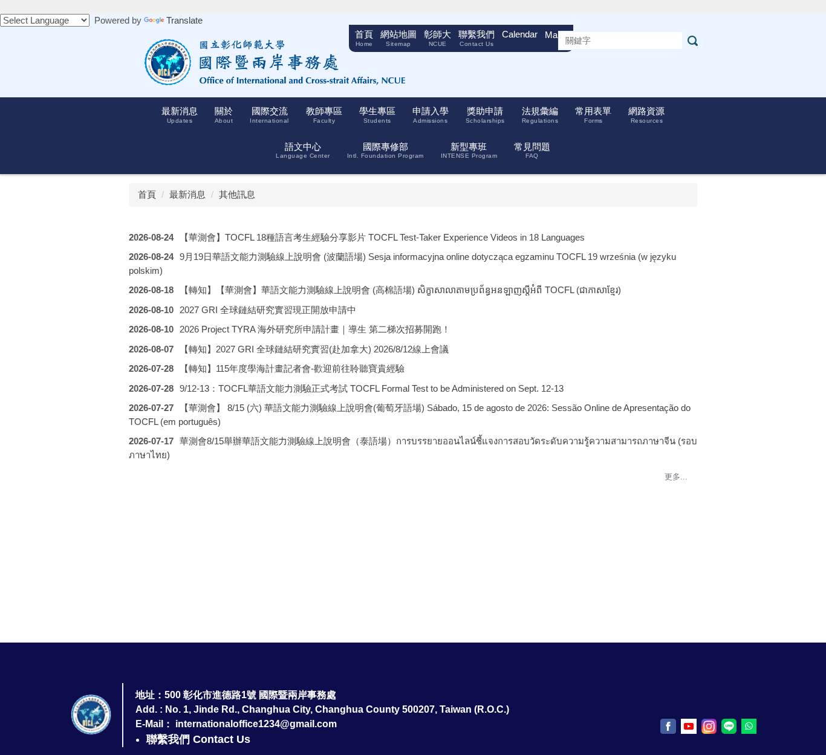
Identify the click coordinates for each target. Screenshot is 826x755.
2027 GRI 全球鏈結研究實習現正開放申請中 (268, 310)
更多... (676, 476)
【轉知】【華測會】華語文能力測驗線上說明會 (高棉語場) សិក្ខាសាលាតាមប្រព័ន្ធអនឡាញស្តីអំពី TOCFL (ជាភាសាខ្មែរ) (400, 290)
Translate (184, 20)
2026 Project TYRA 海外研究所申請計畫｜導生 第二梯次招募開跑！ (315, 329)
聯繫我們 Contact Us (198, 739)
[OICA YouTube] (689, 726)
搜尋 (692, 40)
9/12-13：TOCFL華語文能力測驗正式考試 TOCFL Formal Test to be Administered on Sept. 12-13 (372, 388)
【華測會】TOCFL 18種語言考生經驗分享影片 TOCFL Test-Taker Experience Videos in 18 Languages (382, 237)
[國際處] (271, 61)
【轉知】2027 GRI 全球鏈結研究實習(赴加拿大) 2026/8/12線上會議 (314, 349)
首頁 (147, 194)
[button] (179, 115)
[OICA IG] (709, 726)
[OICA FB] (668, 726)
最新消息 (187, 194)
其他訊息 (237, 194)
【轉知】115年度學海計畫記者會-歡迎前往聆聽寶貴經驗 (292, 368)
